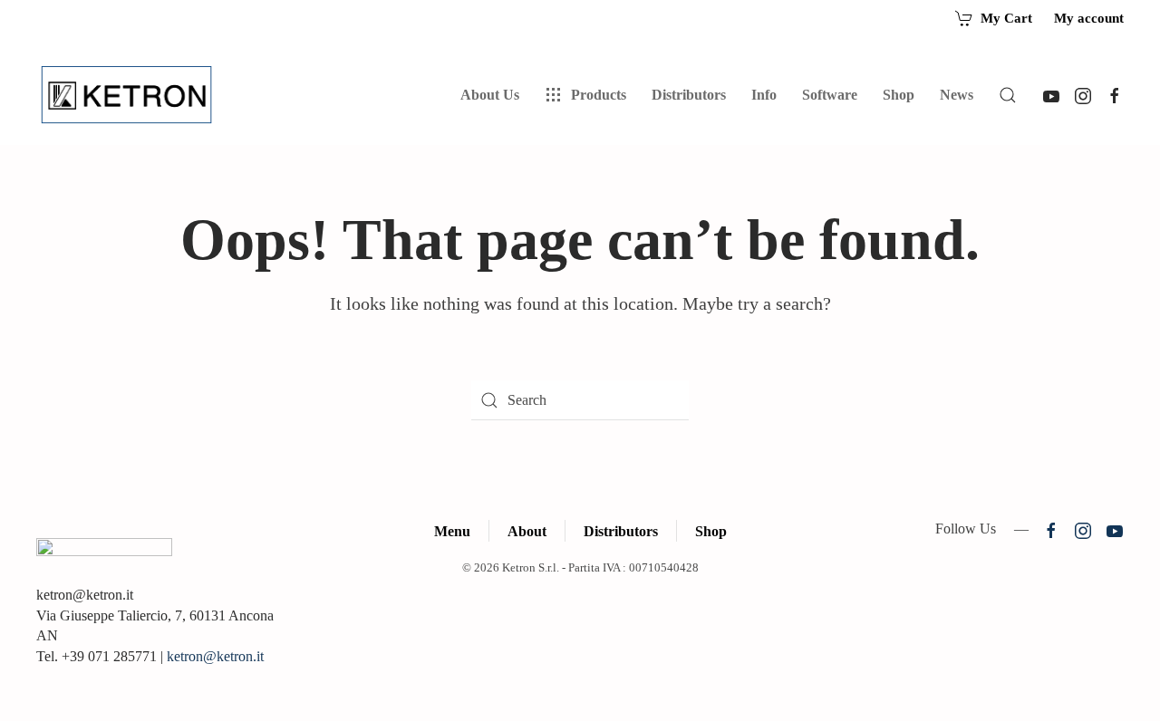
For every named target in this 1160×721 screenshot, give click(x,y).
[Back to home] (130, 95)
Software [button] (829, 94)
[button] (1008, 95)
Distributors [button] (689, 94)
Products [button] (598, 94)
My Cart (1006, 18)
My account (1089, 18)
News (956, 94)
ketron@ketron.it (215, 656)
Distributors (621, 531)
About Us (489, 94)
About (527, 531)
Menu (452, 531)
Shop (898, 94)
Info (764, 94)
